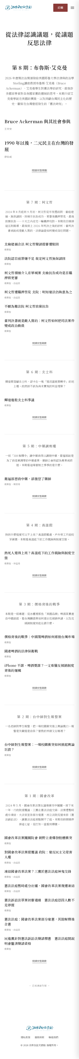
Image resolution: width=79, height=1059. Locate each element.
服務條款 (39, 1037)
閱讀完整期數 (39, 170)
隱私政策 (25, 1037)
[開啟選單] (72, 8)
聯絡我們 (53, 1037)
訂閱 (60, 7)
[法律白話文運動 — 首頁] (18, 7)
